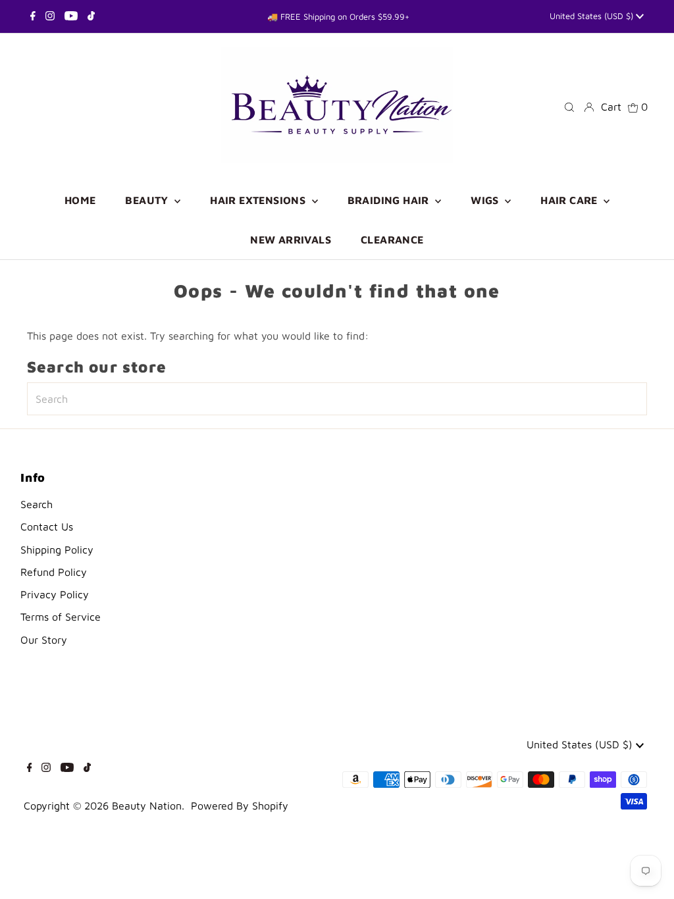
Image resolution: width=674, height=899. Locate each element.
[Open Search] (569, 106)
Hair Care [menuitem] (570, 200)
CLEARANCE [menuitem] (392, 239)
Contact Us (46, 526)
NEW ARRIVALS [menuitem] (290, 239)
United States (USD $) (593, 16)
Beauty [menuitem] (148, 200)
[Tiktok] (91, 16)
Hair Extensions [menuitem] (259, 200)
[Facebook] (33, 16)
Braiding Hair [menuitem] (390, 200)
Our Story (43, 640)
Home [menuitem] (80, 200)
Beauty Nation (147, 805)
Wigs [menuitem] (486, 200)
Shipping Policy (56, 549)
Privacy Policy (54, 594)
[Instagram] (50, 16)
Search (36, 504)
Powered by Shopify (239, 805)
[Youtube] (71, 16)
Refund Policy (53, 572)
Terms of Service (60, 617)
